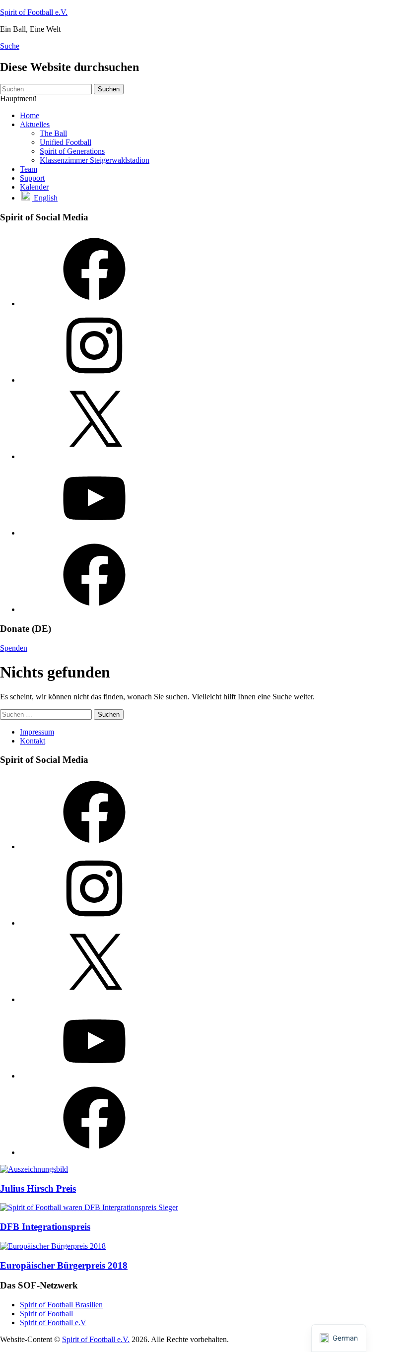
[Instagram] (94, 380)
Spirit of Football (46, 1313)
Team (28, 169)
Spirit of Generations (72, 151)
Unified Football (65, 142)
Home (29, 115)
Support (32, 178)
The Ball (53, 133)
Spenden (13, 648)
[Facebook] (94, 303)
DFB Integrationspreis (45, 1226)
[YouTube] (94, 533)
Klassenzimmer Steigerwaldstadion (94, 160)
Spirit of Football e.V (53, 1322)
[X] (94, 456)
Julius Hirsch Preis (38, 1188)
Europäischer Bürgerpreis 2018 (64, 1265)
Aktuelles (35, 124)
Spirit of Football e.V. (34, 12)
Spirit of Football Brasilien (61, 1304)
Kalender (34, 187)
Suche (9, 46)
